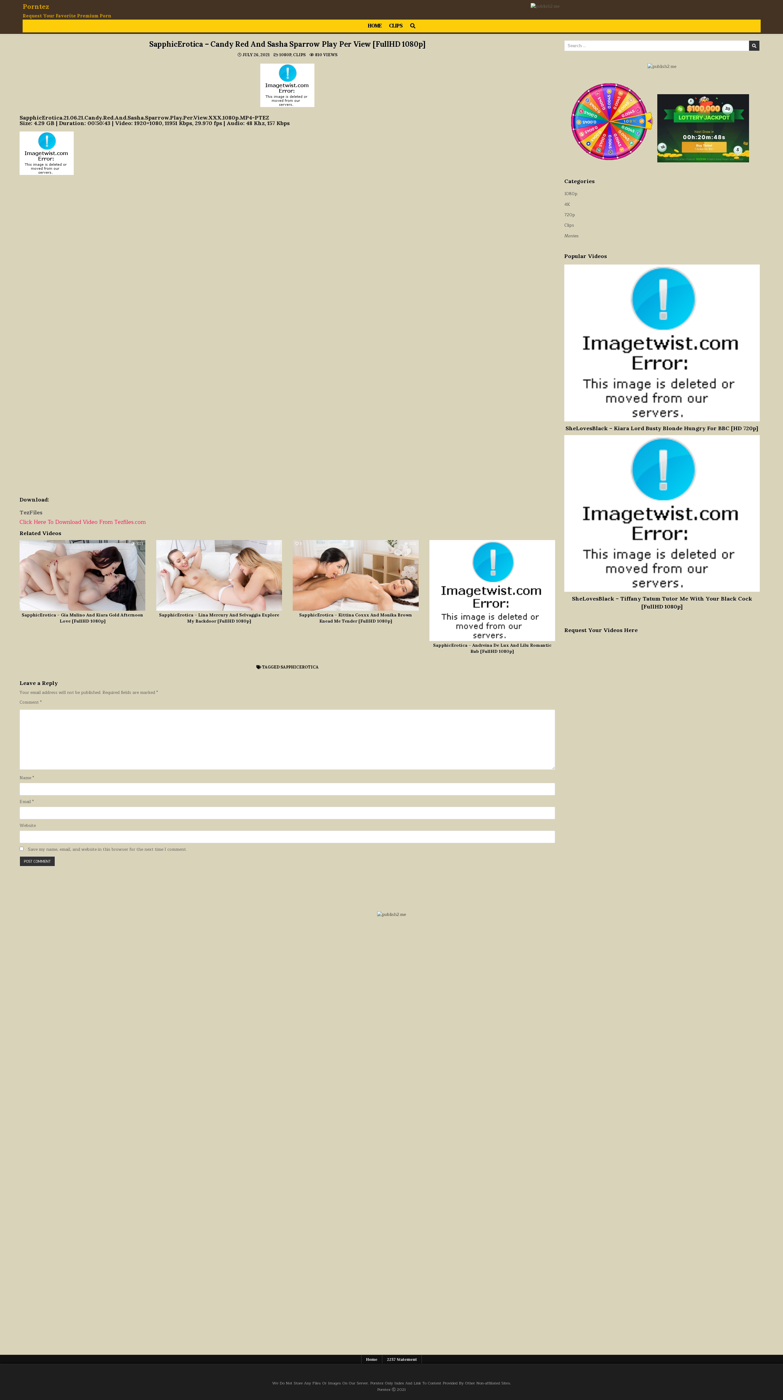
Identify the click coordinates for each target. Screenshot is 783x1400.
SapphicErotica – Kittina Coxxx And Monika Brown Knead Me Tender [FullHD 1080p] (355, 618)
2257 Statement (402, 1359)
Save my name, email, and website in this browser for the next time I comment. (107, 849)
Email (27, 801)
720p (569, 214)
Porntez (36, 6)
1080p (285, 54)
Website (28, 825)
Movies (571, 235)
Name (27, 778)
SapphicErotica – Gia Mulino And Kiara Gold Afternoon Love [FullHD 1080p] (82, 618)
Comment (31, 702)
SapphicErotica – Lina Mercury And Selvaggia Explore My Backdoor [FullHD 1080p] (219, 618)
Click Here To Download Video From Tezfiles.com (83, 522)
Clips (396, 25)
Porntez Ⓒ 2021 (391, 1389)
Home (375, 25)
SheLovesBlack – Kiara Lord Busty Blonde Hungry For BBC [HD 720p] (662, 428)
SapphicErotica (299, 667)
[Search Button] (412, 26)
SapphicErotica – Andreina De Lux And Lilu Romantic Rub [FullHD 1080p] (492, 648)
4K (567, 204)
